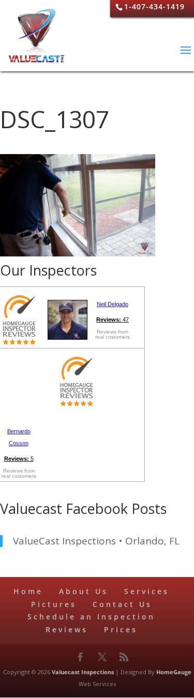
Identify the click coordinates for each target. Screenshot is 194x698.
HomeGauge (173, 672)
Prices (121, 629)
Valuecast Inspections (83, 672)
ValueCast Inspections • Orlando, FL (96, 541)
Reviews (67, 629)
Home (28, 591)
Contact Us (122, 604)
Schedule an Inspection (91, 616)
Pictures (54, 604)
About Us (83, 591)
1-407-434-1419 (154, 6)
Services (146, 591)
